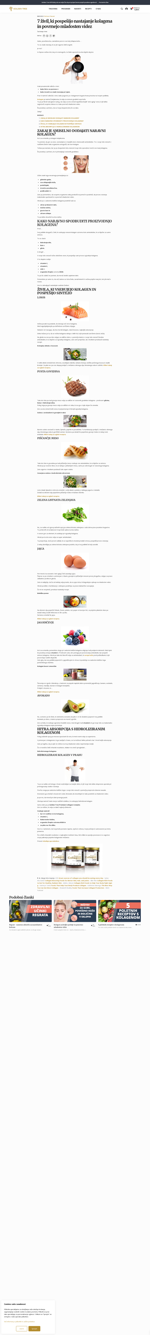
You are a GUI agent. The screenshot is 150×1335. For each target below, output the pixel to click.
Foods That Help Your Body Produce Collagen (68, 885)
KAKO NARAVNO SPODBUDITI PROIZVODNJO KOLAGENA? (62, 121)
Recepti (88, 9)
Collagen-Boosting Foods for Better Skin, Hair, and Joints (67, 881)
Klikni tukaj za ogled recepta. (55, 434)
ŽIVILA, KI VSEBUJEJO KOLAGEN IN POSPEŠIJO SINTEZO (61, 124)
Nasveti (77, 9)
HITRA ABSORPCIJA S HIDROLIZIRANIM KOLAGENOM (60, 127)
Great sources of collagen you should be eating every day (81, 878)
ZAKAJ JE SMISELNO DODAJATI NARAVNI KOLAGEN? (60, 118)
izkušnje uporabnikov (51, 841)
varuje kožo (88, 655)
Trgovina (53, 9)
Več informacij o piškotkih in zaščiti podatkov (19, 1322)
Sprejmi (34, 1329)
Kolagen (40, 99)
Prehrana (46, 16)
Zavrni (21, 1329)
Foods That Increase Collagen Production (88, 888)
